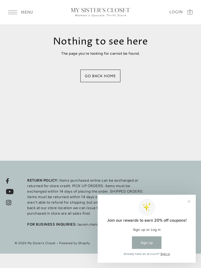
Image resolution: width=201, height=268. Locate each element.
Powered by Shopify (74, 243)
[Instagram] (8, 202)
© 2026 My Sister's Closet (35, 243)
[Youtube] (10, 191)
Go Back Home (100, 76)
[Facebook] (7, 180)
